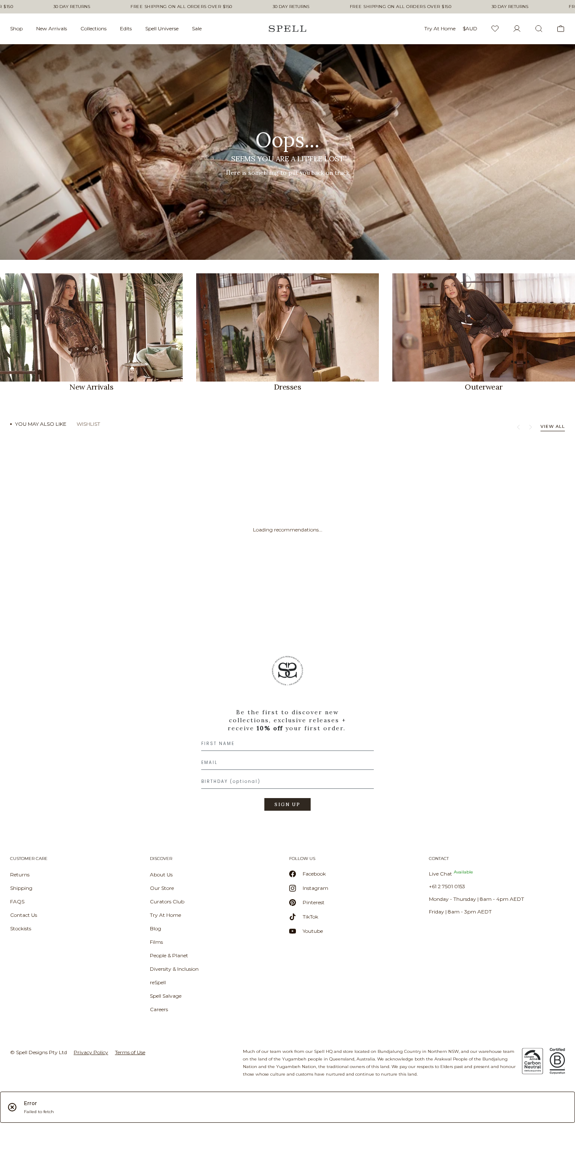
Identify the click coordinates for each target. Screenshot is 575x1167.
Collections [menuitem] (93, 28)
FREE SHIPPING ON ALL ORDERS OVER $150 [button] (181, 7)
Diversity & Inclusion (174, 969)
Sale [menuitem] (197, 28)
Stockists (20, 928)
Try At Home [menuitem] (439, 28)
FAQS (17, 901)
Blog (155, 928)
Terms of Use (130, 1052)
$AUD (470, 28)
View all (552, 426)
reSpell (158, 982)
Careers (159, 1009)
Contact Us (23, 915)
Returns (19, 874)
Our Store (162, 888)
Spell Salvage (165, 996)
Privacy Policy (91, 1052)
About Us (161, 874)
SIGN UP (287, 804)
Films (156, 942)
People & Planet (169, 955)
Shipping (21, 888)
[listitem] (287, 152)
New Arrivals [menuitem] (51, 28)
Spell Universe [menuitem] (161, 28)
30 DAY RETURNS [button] (71, 7)
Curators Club (167, 901)
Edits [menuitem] (126, 28)
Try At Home (165, 915)
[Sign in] (517, 28)
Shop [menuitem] (16, 28)
